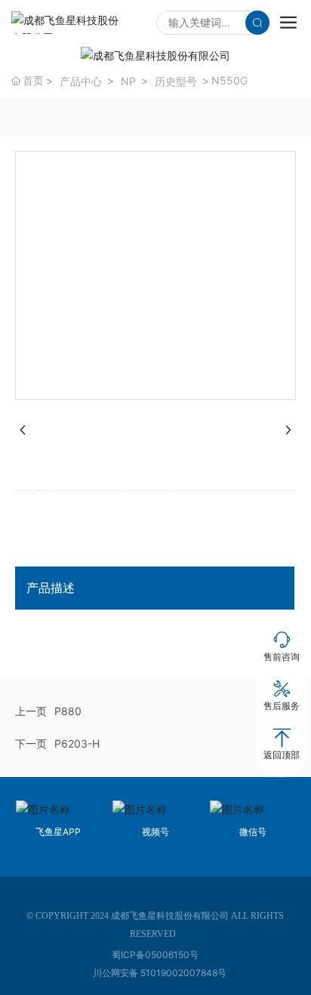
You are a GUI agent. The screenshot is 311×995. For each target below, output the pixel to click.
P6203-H (77, 743)
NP (128, 81)
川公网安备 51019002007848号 (159, 972)
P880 (68, 711)
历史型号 (176, 81)
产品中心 (81, 81)
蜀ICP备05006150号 (155, 954)
